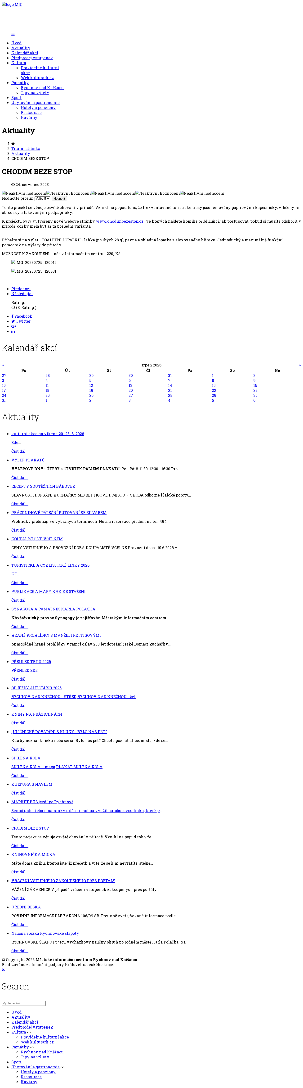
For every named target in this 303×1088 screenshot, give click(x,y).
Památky (20, 82)
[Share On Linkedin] (13, 331)
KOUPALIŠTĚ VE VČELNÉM (37, 538)
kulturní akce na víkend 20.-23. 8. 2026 (47, 433)
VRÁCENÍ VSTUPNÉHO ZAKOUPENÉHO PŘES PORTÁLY (63, 880)
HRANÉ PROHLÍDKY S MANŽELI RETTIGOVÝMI (56, 635)
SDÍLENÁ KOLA (25, 757)
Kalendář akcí (24, 52)
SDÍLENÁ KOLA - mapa (33, 766)
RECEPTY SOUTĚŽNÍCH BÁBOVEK (43, 486)
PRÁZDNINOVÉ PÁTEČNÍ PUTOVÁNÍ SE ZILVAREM (59, 512)
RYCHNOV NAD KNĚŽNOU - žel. (106, 696)
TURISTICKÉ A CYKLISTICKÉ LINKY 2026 (50, 565)
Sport (16, 97)
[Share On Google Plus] (13, 326)
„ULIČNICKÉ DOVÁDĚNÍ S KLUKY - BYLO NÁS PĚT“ (59, 731)
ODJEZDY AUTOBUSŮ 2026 (36, 687)
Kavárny (29, 117)
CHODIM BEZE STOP (30, 828)
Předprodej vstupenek (32, 57)
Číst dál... (19, 451)
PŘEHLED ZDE (24, 670)
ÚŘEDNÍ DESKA (26, 906)
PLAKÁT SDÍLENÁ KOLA (79, 766)
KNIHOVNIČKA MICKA (33, 854)
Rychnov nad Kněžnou (42, 87)
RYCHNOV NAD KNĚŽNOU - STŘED (43, 696)
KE (14, 573)
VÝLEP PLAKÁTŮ (28, 459)
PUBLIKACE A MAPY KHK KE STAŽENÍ (48, 591)
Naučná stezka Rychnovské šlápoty (45, 933)
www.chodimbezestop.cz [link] (119, 221)
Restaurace (31, 112)
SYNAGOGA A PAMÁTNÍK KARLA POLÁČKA (53, 608)
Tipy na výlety (35, 92)
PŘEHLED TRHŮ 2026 (31, 661)
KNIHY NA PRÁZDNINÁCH (36, 714)
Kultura (18, 62)
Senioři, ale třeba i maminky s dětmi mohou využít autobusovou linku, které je (85, 810)
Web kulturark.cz (37, 77)
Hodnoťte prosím (18, 198)
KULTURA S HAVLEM (31, 784)
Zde (14, 442)
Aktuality (20, 47)
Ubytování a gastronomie (35, 102)
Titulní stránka (25, 148)
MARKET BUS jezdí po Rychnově (42, 801)
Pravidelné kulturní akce (45, 1036)
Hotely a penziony (38, 107)
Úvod (16, 42)
